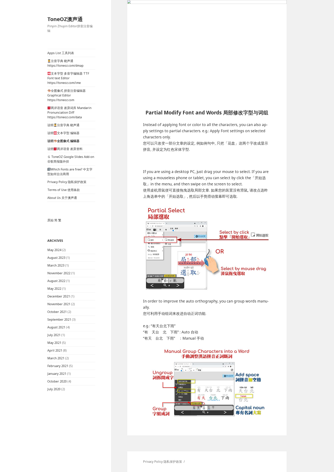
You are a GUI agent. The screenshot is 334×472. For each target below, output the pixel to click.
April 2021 (54, 350)
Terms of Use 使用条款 (63, 190)
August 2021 (56, 327)
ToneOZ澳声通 (65, 19)
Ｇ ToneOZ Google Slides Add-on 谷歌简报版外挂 (70, 159)
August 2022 (56, 281)
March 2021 (55, 358)
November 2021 (58, 304)
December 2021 (58, 296)
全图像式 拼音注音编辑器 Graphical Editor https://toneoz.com (66, 95)
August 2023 (56, 258)
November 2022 (58, 273)
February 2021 (57, 366)
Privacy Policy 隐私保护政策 (66, 182)
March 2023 (55, 265)
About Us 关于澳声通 (62, 198)
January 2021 (56, 373)
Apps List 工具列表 (60, 53)
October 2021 (57, 312)
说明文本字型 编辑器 (63, 133)
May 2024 (54, 250)
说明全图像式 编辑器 (63, 141)
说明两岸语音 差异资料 (65, 149)
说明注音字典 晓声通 (63, 125)
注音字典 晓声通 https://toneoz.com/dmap (65, 63)
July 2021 (53, 335)
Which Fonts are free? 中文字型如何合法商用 (69, 171)
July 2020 (53, 389)
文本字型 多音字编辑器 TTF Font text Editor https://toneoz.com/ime (68, 78)
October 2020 (57, 381)
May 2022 (54, 288)
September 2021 (59, 319)
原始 (50, 220)
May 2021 (54, 343)
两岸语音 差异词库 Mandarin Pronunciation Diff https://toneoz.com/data (69, 112)
